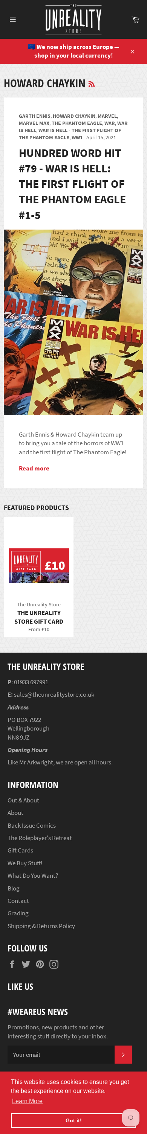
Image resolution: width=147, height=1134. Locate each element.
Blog (14, 888)
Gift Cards (20, 850)
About (15, 812)
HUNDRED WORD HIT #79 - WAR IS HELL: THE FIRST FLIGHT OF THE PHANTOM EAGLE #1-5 (72, 184)
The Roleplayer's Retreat (40, 838)
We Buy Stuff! (25, 863)
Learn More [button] (27, 1101)
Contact (18, 901)
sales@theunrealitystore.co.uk (54, 694)
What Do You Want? (33, 875)
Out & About (23, 800)
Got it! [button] (74, 1120)
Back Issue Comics (32, 825)
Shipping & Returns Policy (41, 926)
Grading (18, 913)
